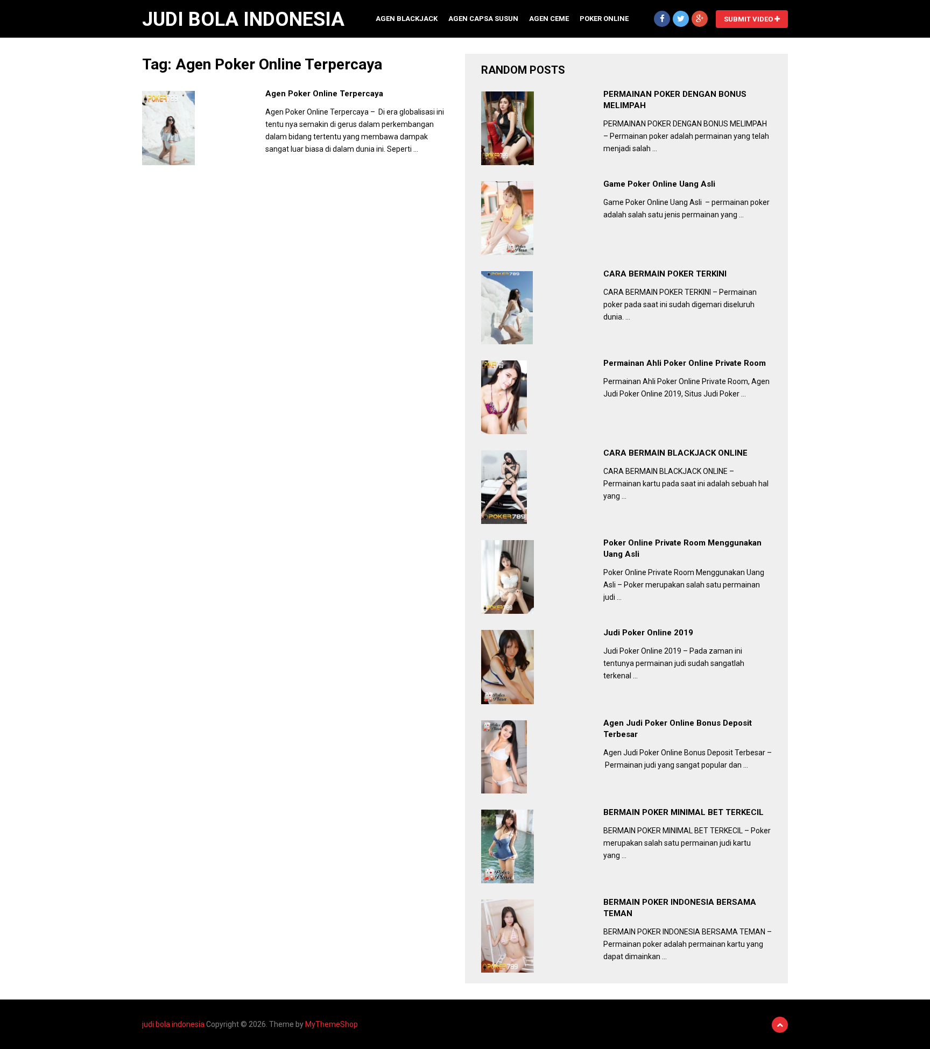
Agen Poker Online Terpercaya (324, 93)
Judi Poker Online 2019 (648, 632)
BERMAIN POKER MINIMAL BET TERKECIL (683, 812)
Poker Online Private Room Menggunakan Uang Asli (682, 548)
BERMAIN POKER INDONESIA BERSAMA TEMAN (679, 907)
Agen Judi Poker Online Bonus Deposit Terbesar (677, 728)
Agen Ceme (549, 19)
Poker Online (604, 19)
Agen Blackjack (407, 19)
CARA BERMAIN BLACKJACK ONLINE (675, 453)
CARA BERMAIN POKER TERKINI (665, 274)
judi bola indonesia (243, 19)
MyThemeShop (331, 1024)
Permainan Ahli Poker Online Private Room (684, 363)
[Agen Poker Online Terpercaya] (168, 128)
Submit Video (749, 19)
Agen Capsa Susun (483, 19)
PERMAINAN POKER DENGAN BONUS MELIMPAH (674, 99)
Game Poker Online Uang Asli (659, 184)
